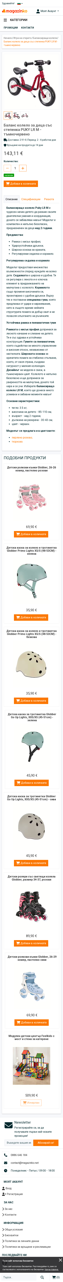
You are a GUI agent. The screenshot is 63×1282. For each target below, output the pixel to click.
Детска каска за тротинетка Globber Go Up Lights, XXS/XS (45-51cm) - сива (31, 798)
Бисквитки (11, 1235)
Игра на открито (22, 38)
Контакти (27, 27)
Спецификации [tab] (30, 199)
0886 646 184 (19, 1155)
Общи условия (13, 1229)
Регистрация (14, 1194)
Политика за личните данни (21, 1241)
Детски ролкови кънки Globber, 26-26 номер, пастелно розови (31, 469)
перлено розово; (22, 437)
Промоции (11, 27)
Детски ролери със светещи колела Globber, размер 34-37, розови (31, 878)
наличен (9, 175)
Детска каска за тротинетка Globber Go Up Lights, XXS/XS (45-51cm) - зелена (32, 717)
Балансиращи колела (45, 38)
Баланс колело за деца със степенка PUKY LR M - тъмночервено (31, 43)
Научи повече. (52, 1269)
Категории (18, 20)
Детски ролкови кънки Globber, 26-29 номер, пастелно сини (32, 958)
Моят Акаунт (48, 11)
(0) (58, 1277)
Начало (8, 38)
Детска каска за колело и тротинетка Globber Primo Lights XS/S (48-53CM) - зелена (31, 550)
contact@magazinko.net (25, 1162)
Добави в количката (23, 183)
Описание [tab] (12, 199)
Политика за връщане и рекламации (27, 1246)
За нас (8, 1209)
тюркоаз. (17, 441)
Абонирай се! (46, 1142)
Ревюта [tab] (49, 199)
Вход (8, 1188)
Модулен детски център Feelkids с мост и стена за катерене (31, 1037)
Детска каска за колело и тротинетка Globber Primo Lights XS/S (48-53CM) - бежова (31, 634)
